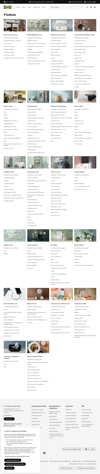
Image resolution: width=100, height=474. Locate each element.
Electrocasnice (54, 52)
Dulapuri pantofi (31, 149)
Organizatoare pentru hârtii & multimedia (61, 118)
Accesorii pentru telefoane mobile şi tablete (13, 313)
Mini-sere (76, 259)
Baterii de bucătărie (56, 72)
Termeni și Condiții (76, 461)
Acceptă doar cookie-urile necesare (15, 464)
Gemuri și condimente (32, 372)
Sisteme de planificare (54, 425)
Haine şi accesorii (55, 215)
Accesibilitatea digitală (91, 464)
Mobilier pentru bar (8, 123)
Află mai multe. (7, 415)
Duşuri (29, 217)
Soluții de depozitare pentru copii (35, 152)
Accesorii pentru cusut (80, 189)
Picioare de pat (78, 144)
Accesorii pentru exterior (33, 55)
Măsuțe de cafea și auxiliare (11, 129)
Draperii (76, 178)
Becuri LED (30, 268)
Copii (5, 251)
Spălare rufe (30, 211)
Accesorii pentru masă (80, 40)
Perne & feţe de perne (56, 183)
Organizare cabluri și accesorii (58, 129)
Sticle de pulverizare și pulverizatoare (83, 265)
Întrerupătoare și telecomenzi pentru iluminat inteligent (13, 323)
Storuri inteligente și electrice (11, 327)
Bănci (5, 141)
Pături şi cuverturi (55, 186)
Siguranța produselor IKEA (38, 412)
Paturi (75, 112)
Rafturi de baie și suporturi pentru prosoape (35, 195)
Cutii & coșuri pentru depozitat (58, 112)
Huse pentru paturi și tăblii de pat (82, 132)
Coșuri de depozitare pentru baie (35, 192)
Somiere (76, 115)
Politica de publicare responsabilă (77, 464)
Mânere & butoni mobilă (57, 84)
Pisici (5, 364)
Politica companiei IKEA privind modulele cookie (60, 461)
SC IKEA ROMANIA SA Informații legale (87, 425)
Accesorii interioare (56, 49)
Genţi (52, 141)
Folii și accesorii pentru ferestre (82, 186)
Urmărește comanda (70, 412)
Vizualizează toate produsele (11, 37)
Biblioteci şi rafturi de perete (34, 123)
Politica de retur (35, 424)
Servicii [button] (43, 7)
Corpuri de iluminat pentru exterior (36, 61)
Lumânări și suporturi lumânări (58, 268)
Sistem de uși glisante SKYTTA (82, 327)
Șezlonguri (6, 186)
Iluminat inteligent (31, 265)
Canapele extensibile (9, 178)
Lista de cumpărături (70, 418)
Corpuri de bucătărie (56, 40)
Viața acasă (84, 418)
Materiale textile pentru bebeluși (59, 209)
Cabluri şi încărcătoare (9, 317)
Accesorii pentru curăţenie (57, 312)
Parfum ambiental (55, 279)
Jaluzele (76, 180)
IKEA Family (52, 428)
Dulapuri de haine (31, 112)
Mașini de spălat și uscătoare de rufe (60, 332)
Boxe (5, 309)
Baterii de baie (31, 222)
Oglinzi (52, 259)
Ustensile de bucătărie (80, 49)
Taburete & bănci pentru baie (34, 205)
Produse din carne (31, 367)
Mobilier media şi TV (32, 115)
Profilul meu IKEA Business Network (72, 428)
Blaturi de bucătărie (56, 55)
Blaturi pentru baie (32, 225)
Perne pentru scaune (56, 201)
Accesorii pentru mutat (56, 132)
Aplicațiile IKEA (53, 416)
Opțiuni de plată (53, 419)
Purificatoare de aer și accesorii (12, 330)
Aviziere (53, 271)
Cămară (53, 58)
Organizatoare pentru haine (58, 115)
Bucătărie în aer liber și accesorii (35, 46)
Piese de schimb (35, 421)
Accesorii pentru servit (80, 52)
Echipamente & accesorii (80, 309)
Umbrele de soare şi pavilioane (35, 52)
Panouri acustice (78, 318)
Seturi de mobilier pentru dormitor (83, 138)
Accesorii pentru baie (56, 138)
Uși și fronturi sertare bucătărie (59, 46)
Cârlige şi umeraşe (55, 135)
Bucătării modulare (55, 78)
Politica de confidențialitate (42, 461)
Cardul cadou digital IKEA (55, 422)
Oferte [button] (29, 7)
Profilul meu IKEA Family (71, 424)
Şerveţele (76, 87)
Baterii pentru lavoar (79, 329)
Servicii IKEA (34, 418)
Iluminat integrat (31, 253)
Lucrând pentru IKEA (87, 412)
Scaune (5, 115)
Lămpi (28, 251)
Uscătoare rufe (54, 324)
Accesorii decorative (56, 256)
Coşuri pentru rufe (55, 309)
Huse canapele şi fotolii (10, 192)
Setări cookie (9, 468)
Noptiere (76, 126)
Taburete (6, 118)
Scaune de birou (8, 43)
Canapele (6, 180)
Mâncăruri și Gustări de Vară (34, 378)
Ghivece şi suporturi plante (57, 265)
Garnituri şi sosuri (31, 390)
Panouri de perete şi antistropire (59, 75)
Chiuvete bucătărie (55, 69)
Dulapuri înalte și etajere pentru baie (36, 180)
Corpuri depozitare (32, 144)
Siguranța (76, 312)
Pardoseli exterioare (32, 58)
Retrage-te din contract (37, 409)
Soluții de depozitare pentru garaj (35, 129)
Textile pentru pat (78, 121)
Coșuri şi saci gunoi (55, 318)
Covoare (53, 180)
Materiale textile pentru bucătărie (82, 75)
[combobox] (66, 7)
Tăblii (75, 129)
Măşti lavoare (30, 183)
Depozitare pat (78, 135)
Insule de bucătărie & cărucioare (59, 66)
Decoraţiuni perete (55, 251)
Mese (5, 112)
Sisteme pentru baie (32, 178)
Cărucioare (30, 135)
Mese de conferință (9, 52)
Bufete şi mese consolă (33, 132)
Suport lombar (54, 212)
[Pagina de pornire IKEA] (7, 7)
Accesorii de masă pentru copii (82, 84)
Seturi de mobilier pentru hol (34, 147)
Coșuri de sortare (55, 121)
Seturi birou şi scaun (9, 46)
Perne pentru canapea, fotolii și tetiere (13, 198)
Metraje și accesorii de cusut (58, 204)
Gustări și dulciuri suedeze (33, 370)
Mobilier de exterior (32, 40)
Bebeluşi (6, 253)
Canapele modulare (9, 201)
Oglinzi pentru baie (32, 199)
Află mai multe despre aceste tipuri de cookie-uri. (17, 456)
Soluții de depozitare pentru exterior (36, 43)
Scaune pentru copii (9, 135)
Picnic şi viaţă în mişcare (80, 81)
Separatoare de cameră (33, 138)
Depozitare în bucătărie (57, 61)
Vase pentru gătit (78, 43)
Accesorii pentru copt (79, 69)
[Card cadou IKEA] (44, 453)
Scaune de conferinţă (9, 55)
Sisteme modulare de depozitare (35, 118)
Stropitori (76, 262)
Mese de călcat (55, 321)
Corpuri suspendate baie (33, 186)
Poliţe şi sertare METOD (57, 64)
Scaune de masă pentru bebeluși (12, 138)
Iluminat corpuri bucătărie (57, 81)
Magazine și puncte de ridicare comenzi (55, 412)
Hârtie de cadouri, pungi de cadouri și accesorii (60, 283)
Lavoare (29, 220)
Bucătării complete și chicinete (58, 43)
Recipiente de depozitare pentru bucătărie (85, 46)
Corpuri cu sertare (31, 126)
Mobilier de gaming (8, 49)
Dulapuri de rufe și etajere (57, 315)
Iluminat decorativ (31, 262)
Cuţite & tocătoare (79, 72)
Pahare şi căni (77, 58)
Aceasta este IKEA (86, 409)
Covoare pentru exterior (33, 64)
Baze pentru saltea (79, 123)
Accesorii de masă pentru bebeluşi (83, 78)
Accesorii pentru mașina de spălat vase (84, 66)
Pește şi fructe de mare (33, 375)
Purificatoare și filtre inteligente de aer (37, 320)
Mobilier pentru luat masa (10, 121)
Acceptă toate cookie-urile (12, 460)
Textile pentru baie (32, 208)
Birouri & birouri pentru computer (12, 40)
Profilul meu (68, 409)
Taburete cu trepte (8, 148)
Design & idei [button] (36, 7)
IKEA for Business (53, 431)
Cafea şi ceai (77, 55)
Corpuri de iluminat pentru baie (35, 214)
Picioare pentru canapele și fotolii (12, 195)
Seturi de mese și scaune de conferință (13, 58)
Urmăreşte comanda (36, 415)
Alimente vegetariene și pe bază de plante (38, 381)
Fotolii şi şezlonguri (9, 183)
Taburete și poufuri (8, 189)
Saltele (76, 118)
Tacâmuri (76, 64)
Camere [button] (24, 7)
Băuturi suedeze (31, 387)
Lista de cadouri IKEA (70, 421)
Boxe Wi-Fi (30, 322)
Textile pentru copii (55, 206)
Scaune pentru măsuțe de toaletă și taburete (13, 144)
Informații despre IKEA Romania (89, 461)
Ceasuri (53, 277)
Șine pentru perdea (79, 183)
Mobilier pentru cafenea (10, 126)
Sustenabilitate (85, 415)
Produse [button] (18, 7)
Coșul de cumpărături (70, 415)
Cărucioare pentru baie (33, 202)
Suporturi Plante (78, 256)
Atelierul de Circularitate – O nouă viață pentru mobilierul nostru (56, 435)
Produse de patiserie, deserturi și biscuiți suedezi (37, 363)
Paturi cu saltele (78, 141)
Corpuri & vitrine (31, 121)
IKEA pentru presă (86, 421)
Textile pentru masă (79, 61)
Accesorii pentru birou (56, 123)
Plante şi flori (54, 262)
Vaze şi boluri (54, 253)
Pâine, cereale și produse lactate (35, 384)
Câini (5, 367)
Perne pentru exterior (56, 192)
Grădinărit (29, 49)
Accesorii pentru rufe (56, 329)
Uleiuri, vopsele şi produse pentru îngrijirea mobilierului (85, 336)
